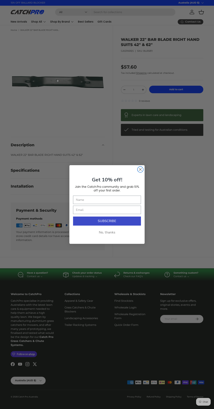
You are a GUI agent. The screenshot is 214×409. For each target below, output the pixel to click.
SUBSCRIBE (107, 221)
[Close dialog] (140, 169)
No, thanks (107, 232)
